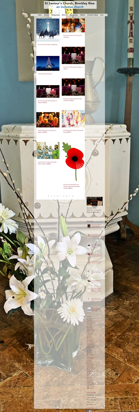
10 (57, 196)
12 (63, 196)
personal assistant (91, 404)
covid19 (88, 397)
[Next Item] (100, 201)
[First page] (48, 196)
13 (66, 196)
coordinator (97, 395)
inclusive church (72, 7)
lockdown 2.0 (90, 402)
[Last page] (72, 196)
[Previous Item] (89, 201)
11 (60, 196)
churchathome (90, 395)
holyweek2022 (90, 400)
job (95, 400)
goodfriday (93, 397)
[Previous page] (51, 196)
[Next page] (69, 196)
